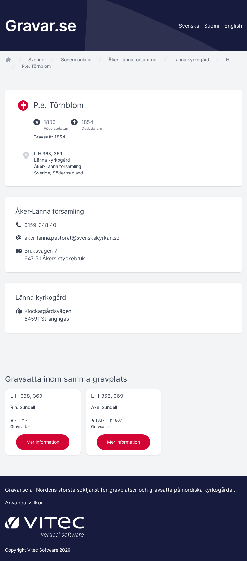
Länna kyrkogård (191, 59)
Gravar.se (40, 25)
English (233, 25)
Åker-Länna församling (132, 59)
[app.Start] (8, 60)
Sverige (36, 59)
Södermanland (76, 59)
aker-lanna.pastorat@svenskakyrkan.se (71, 238)
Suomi (211, 25)
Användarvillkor (24, 502)
